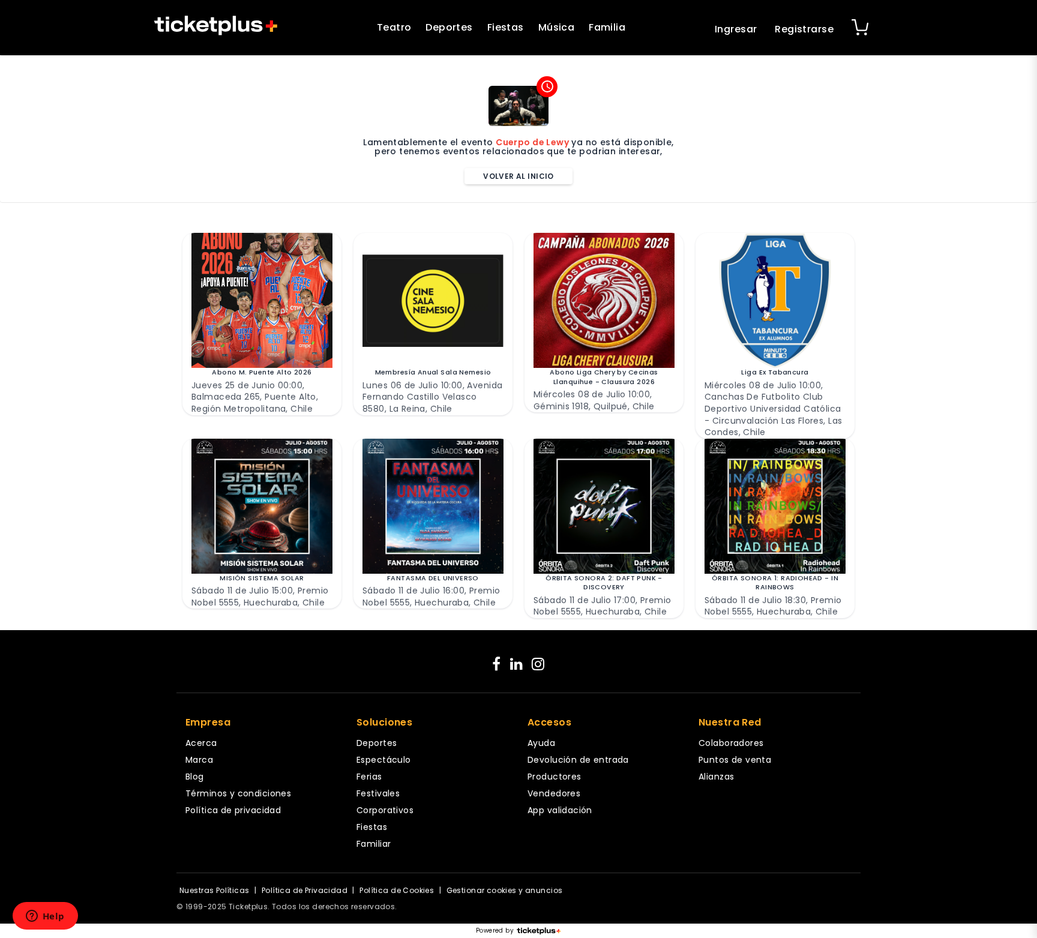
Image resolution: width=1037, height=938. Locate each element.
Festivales (378, 793)
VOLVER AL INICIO (518, 176)
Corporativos (384, 810)
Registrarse (804, 29)
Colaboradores (731, 743)
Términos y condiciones (238, 793)
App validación (560, 810)
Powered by (495, 931)
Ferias (369, 777)
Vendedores (554, 793)
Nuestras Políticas (214, 890)
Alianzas (716, 777)
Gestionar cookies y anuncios (504, 890)
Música (556, 27)
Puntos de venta (735, 760)
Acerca (201, 743)
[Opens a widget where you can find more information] (45, 917)
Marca (199, 760)
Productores (555, 777)
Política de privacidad (233, 810)
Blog (194, 777)
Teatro (394, 27)
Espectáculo (383, 760)
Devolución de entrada (578, 760)
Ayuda (541, 743)
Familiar (373, 844)
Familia (607, 27)
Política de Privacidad (304, 890)
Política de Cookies (396, 890)
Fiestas (505, 27)
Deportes (448, 27)
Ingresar (736, 29)
